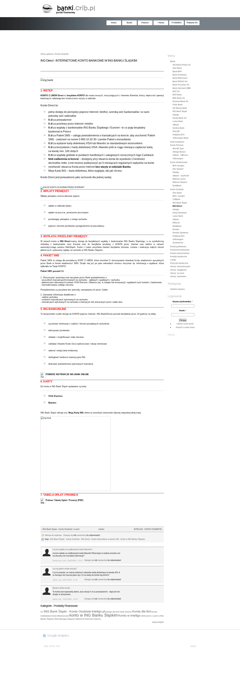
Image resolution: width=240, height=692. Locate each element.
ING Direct (177, 206)
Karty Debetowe (180, 213)
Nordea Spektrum (180, 233)
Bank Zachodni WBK (182, 88)
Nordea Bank (178, 128)
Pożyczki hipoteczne (179, 263)
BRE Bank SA (179, 98)
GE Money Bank (180, 108)
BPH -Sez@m (179, 196)
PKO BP (176, 131)
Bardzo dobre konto (61, 588)
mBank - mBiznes (180, 155)
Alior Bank (177, 68)
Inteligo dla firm (112, 612)
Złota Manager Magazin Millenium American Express (77, 619)
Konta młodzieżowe (179, 162)
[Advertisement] (120, 40)
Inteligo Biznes (179, 152)
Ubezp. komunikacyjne (180, 266)
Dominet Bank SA (180, 101)
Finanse (145, 23)
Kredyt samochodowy (179, 253)
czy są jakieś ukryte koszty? (65, 569)
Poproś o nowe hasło (185, 327)
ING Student (178, 169)
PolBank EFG (178, 135)
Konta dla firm (142, 611)
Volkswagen (178, 158)
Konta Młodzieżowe (60, 616)
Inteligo (176, 115)
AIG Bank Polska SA (182, 65)
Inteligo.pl (98, 611)
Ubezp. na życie (177, 273)
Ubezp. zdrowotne (178, 276)
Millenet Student (180, 182)
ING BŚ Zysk (178, 148)
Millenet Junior (179, 179)
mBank (176, 125)
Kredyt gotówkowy (178, 246)
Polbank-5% (192, 23)
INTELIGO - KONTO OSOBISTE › (148, 529)
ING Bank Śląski (180, 111)
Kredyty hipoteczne (178, 256)
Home (114, 23)
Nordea (176, 229)
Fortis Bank (178, 105)
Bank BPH (177, 71)
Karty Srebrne (126, 612)
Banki (129, 23)
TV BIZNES (176, 23)
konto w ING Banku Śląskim (93, 615)
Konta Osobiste (62, 54)
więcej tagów (158, 622)
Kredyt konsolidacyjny (180, 250)
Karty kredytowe (177, 142)
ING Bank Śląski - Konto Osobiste (67, 611)
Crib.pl (193, 646)
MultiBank (177, 186)
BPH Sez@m (178, 166)
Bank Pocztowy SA (181, 85)
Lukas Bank (178, 121)
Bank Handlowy (180, 75)
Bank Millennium (180, 78)
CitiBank (176, 199)
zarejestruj (81, 535)
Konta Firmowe (177, 145)
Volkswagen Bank (180, 138)
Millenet (176, 223)
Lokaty (173, 260)
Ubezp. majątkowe (178, 270)
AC (41, 612)
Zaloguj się (68, 535)
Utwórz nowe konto (185, 324)
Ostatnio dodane (177, 289)
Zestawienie (178, 242)
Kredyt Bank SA (179, 118)
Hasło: (182, 310)
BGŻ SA (176, 91)
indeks (100, 529)
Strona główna (46, 54)
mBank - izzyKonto (181, 176)
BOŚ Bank (177, 95)
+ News (160, 23)
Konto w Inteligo (129, 615)
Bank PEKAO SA (180, 81)
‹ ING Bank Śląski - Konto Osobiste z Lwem (60, 529)
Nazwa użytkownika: (183, 301)
